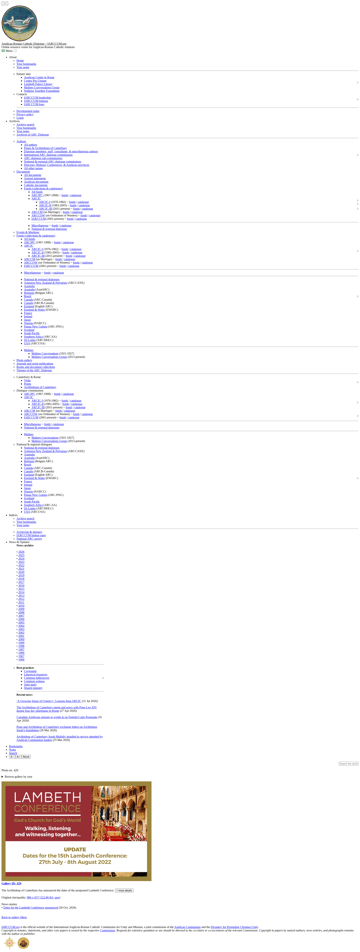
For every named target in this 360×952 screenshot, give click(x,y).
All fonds (37, 191)
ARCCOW (38, 215)
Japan (27, 319)
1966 (21, 659)
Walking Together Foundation (41, 90)
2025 (21, 555)
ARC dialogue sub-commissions (43, 158)
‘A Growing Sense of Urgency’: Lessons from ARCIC (48, 701)
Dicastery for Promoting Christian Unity (234, 927)
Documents (23, 171)
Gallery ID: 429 (11, 883)
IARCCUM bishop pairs (31, 535)
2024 (21, 558)
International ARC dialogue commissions (48, 154)
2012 (21, 598)
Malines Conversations (45, 353)
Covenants (30, 671)
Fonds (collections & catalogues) (43, 188)
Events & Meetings (27, 232)
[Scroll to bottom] (6, 3)
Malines (28, 350)
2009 (21, 609)
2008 (21, 612)
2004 (21, 625)
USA (27, 343)
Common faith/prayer (36, 677)
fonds (65, 195)
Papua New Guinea (35, 326)
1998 (21, 646)
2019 (21, 575)
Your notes (22, 67)
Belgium (29, 292)
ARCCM (37, 212)
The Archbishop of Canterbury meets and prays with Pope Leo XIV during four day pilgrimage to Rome (56, 709)
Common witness (34, 681)
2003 (21, 629)
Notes (12, 749)
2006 (21, 619)
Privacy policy (25, 114)
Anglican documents (36, 181)
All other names (33, 168)
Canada (28, 299)
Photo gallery (24, 360)
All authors (30, 144)
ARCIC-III (45, 208)
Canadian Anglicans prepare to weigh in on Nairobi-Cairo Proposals (56, 717)
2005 (21, 622)
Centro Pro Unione (35, 80)
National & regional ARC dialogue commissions (52, 161)
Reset (26, 756)
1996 (21, 652)
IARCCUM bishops (36, 101)
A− (12, 756)
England (29, 306)
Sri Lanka (30, 340)
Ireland (28, 316)
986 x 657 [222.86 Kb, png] (43, 897)
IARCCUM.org (11, 927)
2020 (21, 572)
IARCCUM (39, 218)
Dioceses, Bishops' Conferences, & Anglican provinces (56, 164)
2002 (21, 632)
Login (20, 117)
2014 (21, 592)
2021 (21, 568)
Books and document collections (35, 367)
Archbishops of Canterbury (40, 387)
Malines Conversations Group (41, 87)
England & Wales (34, 309)
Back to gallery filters (14, 917)
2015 (21, 588)
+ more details (124, 890)
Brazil (27, 296)
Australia (29, 286)
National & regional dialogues (49, 228)
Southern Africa (33, 336)
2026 (21, 551)
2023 (21, 561)
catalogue (75, 195)
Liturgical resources (35, 674)
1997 (21, 649)
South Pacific (32, 333)
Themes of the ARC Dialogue (34, 370)
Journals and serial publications (34, 363)
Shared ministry (33, 688)
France (28, 313)
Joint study (30, 684)
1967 (21, 656)
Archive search (25, 124)
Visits (27, 380)
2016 (21, 585)
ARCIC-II (45, 205)
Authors (21, 141)
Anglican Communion (187, 927)
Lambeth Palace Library (38, 84)
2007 (21, 615)
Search (13, 753)
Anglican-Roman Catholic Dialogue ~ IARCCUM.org (34, 43)
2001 (21, 636)
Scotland (29, 329)
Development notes (27, 111)
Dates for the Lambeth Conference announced (30, 907)
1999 (21, 642)
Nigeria (28, 323)
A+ (18, 756)
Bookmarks (16, 746)
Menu (9, 50)
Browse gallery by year (18, 776)
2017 (21, 582)
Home (20, 60)
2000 (21, 639)
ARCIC (36, 198)
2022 (21, 565)
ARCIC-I (44, 202)
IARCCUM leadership (37, 97)
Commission (107, 930)
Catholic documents (35, 185)
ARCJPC (37, 195)
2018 (21, 578)
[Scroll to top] (3, 3)
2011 (21, 602)
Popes (27, 383)
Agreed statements (35, 178)
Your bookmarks (26, 63)
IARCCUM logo (34, 104)
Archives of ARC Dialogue (32, 134)
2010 (21, 605)
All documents (32, 175)
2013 (21, 595)
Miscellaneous (40, 225)
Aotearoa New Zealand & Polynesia (45, 282)
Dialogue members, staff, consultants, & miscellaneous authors (61, 151)
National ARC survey (29, 538)
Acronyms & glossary (29, 532)
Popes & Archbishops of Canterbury (45, 148)
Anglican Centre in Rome (39, 77)
